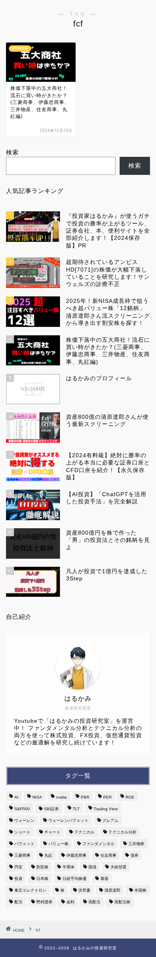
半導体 (68, 867)
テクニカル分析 (122, 832)
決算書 (84, 890)
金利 (70, 902)
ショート (22, 832)
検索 (12, 152)
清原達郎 (112, 890)
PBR (85, 797)
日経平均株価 (74, 878)
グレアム (110, 820)
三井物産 (136, 843)
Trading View (106, 809)
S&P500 (22, 809)
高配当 (94, 902)
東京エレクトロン (30, 890)
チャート (52, 832)
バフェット (24, 843)
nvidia (61, 797)
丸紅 (48, 855)
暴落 (104, 878)
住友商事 (108, 855)
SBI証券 (51, 809)
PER (107, 797)
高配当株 (122, 902)
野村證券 (44, 902)
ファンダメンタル (98, 843)
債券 (134, 855)
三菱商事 (22, 855)
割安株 (42, 867)
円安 (18, 867)
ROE (130, 797)
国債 (92, 867)
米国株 (140, 890)
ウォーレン (24, 820)
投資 (18, 878)
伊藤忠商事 (76, 855)
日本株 (42, 878)
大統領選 (118, 867)
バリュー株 (58, 843)
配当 (18, 902)
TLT (76, 809)
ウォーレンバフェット (68, 820)
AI (16, 797)
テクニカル (84, 832)
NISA (37, 797)
